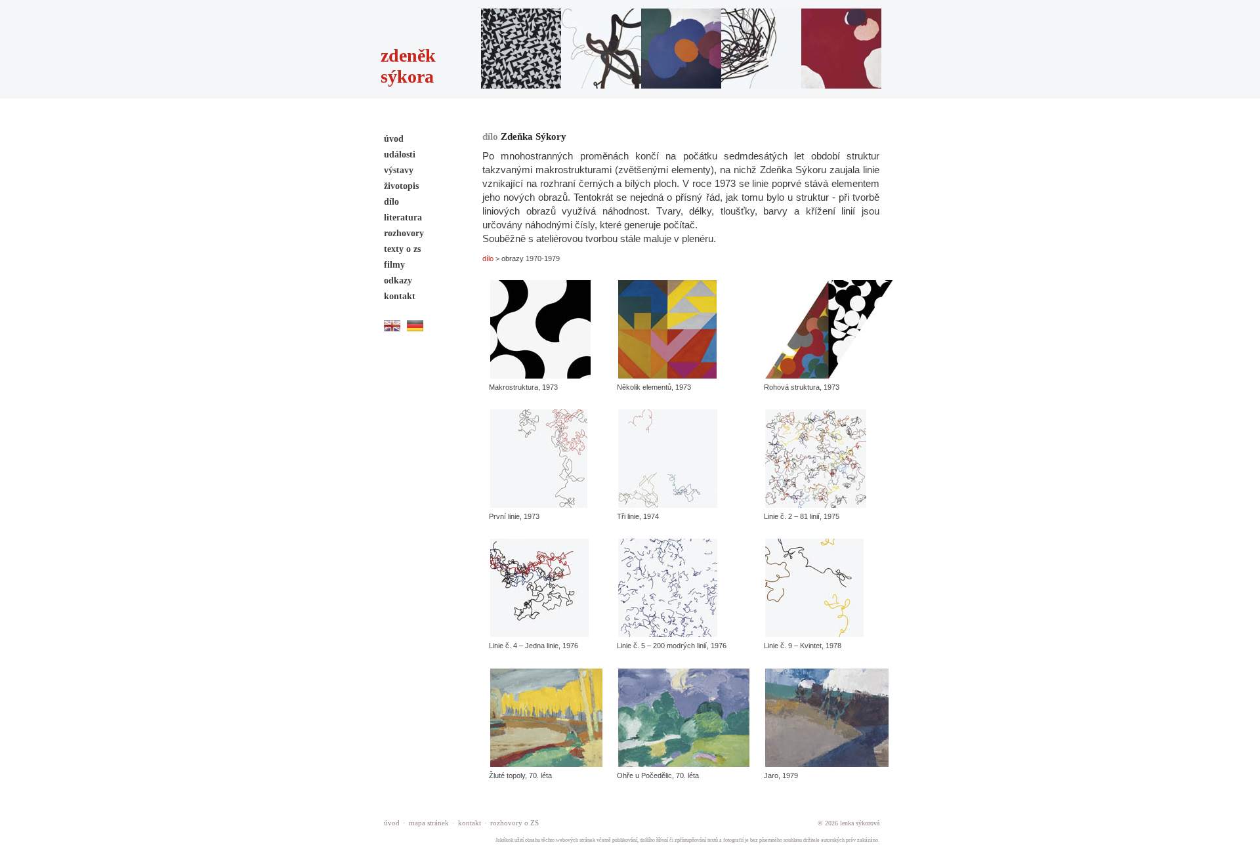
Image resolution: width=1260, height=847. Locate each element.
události (399, 154)
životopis (401, 186)
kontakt (399, 296)
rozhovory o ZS (514, 823)
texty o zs (402, 249)
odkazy (398, 280)
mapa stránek (429, 823)
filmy (394, 265)
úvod (394, 139)
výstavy (398, 170)
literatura (403, 217)
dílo (391, 202)
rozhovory (404, 233)
